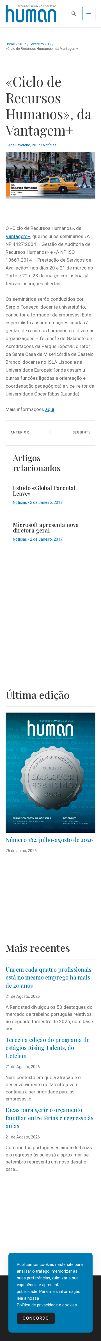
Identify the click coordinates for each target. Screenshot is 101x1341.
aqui (49, 409)
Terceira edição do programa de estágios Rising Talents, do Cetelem (47, 1047)
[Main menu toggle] (89, 14)
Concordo (36, 1318)
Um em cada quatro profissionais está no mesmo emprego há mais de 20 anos (48, 977)
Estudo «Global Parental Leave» (44, 490)
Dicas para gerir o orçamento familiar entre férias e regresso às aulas (49, 1117)
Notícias (49, 145)
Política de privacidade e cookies (47, 1305)
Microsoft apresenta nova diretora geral (46, 527)
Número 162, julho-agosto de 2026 (49, 839)
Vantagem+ (18, 236)
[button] (73, 13)
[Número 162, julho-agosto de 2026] (50, 772)
